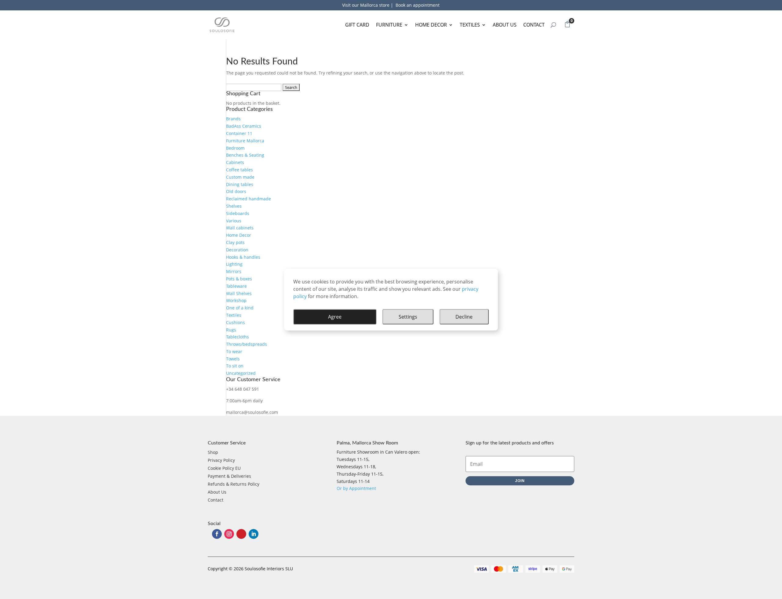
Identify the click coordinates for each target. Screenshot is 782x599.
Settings (408, 316)
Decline (464, 316)
